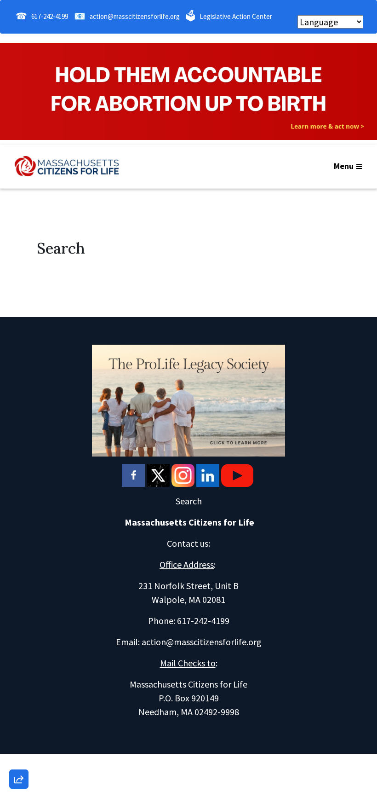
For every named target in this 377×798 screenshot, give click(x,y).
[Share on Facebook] (19, 730)
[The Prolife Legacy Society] (188, 399)
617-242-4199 (49, 16)
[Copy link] (19, 652)
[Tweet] (19, 704)
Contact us (187, 543)
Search (189, 501)
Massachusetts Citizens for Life (189, 522)
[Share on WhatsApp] (19, 757)
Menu (344, 166)
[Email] (19, 678)
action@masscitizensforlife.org (135, 16)
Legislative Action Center (236, 16)
